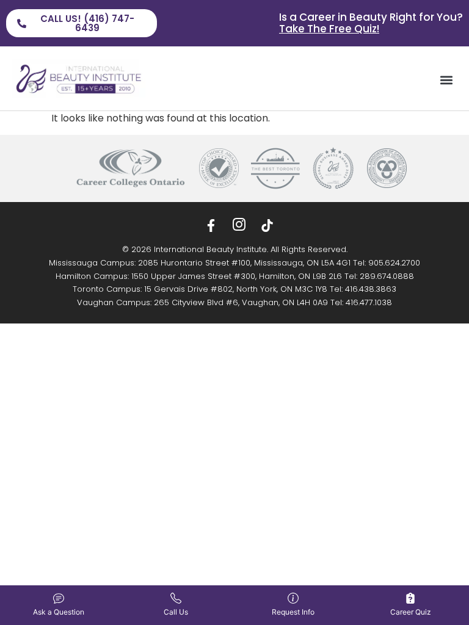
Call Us (176, 611)
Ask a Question (58, 611)
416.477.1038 (369, 302)
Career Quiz (410, 611)
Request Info (293, 611)
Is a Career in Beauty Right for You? (371, 23)
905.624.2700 (394, 263)
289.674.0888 (387, 276)
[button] (447, 80)
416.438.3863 (370, 289)
